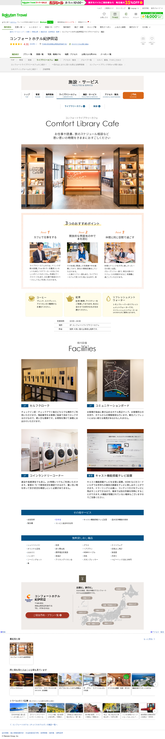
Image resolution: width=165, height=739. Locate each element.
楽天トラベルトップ (17, 32)
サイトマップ (120, 8)
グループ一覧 (86, 60)
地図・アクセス (71, 54)
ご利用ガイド (109, 8)
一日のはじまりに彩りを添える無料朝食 (68, 65)
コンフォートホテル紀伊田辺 (34, 39)
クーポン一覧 (106, 54)
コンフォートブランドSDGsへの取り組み (106, 65)
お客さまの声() (89, 54)
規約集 (51, 733)
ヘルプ (99, 8)
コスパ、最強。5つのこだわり (109, 60)
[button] (31, 643)
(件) (32, 44)
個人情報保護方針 (17, 733)
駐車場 (58, 520)
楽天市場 (145, 8)
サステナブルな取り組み (80, 44)
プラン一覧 (27, 54)
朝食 (30, 60)
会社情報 (5, 733)
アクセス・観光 (69, 60)
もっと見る (148, 639)
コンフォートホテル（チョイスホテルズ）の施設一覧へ (34, 725)
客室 (21, 60)
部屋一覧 (40, 54)
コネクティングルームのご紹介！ (24, 69)
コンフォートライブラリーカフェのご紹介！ (29, 65)
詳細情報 (46, 69)
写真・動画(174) (54, 54)
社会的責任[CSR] (32, 733)
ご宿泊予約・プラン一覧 (46, 615)
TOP (12, 60)
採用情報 (44, 733)
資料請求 (59, 733)
